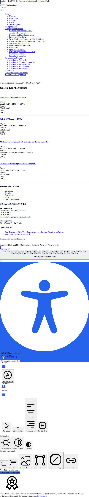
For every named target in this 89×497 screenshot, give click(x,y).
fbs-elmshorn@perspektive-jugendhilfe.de (34, 1)
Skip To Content (6, 470)
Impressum (9, 191)
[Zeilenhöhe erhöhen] (3, 386)
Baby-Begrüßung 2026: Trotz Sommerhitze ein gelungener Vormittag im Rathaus (34, 232)
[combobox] (44, 255)
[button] (1, 261)
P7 (58, 245)
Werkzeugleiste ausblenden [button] (10, 361)
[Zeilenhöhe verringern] (3, 394)
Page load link (5, 249)
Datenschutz (9, 195)
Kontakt (8, 193)
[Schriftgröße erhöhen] (3, 357)
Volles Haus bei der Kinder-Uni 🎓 (18, 234)
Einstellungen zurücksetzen (10, 472)
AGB (7, 197)
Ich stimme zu (42, 496)
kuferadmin (15, 83)
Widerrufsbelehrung (12, 199)
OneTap (14, 357)
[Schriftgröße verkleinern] (3, 366)
